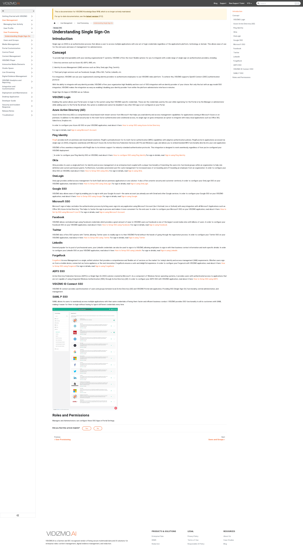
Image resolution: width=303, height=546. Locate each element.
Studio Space (7, 68)
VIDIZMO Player (8, 60)
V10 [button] (248, 3)
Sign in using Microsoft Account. (112, 212)
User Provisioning (11, 32)
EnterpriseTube (158, 536)
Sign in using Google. (129, 196)
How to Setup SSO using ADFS (205, 279)
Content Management (11, 56)
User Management (10, 20)
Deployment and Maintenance (14, 93)
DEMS (154, 540)
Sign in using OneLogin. (139, 184)
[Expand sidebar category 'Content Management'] (31, 56)
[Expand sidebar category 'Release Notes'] (31, 111)
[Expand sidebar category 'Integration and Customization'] (31, 88)
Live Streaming (8, 72)
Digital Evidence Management (14, 76)
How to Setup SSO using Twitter (96, 238)
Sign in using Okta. (135, 171)
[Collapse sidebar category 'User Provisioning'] (31, 32)
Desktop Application (10, 97)
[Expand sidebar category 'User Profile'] (31, 28)
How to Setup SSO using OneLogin (97, 184)
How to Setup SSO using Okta (97, 171)
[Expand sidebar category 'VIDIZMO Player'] (31, 60)
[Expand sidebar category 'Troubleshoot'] (31, 115)
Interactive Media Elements (13, 64)
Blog (215, 3)
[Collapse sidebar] (18, 515)
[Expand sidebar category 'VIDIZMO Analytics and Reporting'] (31, 81)
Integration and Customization (8, 88)
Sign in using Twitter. (137, 238)
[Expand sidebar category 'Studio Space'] (31, 68)
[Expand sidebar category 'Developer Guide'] (31, 101)
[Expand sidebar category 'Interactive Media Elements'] (31, 64)
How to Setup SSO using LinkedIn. (128, 250)
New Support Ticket (236, 3)
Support (223, 3)
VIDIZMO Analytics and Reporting (11, 81)
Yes (86, 428)
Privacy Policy (193, 536)
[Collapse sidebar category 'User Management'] (31, 20)
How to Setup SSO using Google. (89, 196)
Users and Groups (11, 40)
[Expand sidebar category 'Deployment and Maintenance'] (31, 93)
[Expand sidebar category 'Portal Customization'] (31, 48)
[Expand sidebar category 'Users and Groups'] (31, 40)
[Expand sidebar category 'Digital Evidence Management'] (31, 76)
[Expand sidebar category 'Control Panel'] (31, 52)
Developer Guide (9, 101)
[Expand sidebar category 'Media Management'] (31, 44)
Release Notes (8, 111)
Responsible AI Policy (196, 544)
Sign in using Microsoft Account (83, 130)
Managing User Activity (13, 24)
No (98, 428)
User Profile (8, 28)
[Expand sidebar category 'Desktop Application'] (31, 97)
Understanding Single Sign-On (17, 36)
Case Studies (228, 540)
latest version (92, 16)
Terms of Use (193, 540)
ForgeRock (56, 260)
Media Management (10, 44)
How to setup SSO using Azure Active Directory (141, 125)
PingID (55, 140)
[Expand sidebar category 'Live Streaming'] (31, 72)
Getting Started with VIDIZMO (14, 16)
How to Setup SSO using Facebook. (116, 225)
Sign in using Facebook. (158, 225)
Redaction (156, 544)
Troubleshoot (8, 115)
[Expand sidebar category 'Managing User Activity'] (31, 24)
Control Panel (8, 52)
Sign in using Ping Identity (175, 155)
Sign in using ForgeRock (104, 266)
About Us (227, 536)
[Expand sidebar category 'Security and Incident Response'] (31, 106)
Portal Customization (11, 48)
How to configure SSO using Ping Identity (129, 155)
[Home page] (54, 23)
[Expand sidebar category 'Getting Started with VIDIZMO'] (31, 16)
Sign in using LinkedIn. (169, 250)
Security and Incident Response (11, 106)
